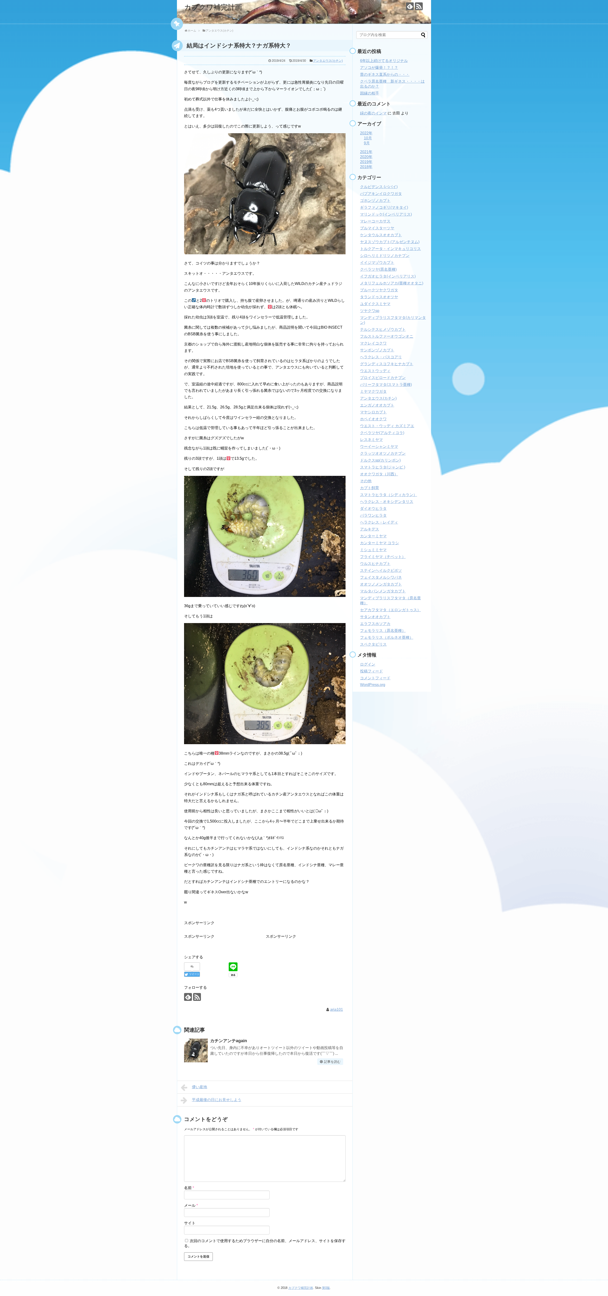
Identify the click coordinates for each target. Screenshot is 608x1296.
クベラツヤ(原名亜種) (378, 269)
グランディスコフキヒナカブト (386, 364)
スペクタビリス (373, 644)
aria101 (336, 1009)
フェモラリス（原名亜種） (383, 631)
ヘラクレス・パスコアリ (381, 357)
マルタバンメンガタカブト (383, 591)
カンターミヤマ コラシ (379, 543)
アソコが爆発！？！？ (379, 68)
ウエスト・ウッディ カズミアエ (387, 426)
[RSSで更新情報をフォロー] (419, 6)
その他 (365, 481)
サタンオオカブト (375, 617)
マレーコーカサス (375, 221)
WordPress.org (372, 685)
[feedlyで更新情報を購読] (410, 6)
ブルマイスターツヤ (377, 228)
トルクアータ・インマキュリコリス (390, 249)
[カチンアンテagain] (196, 1050)
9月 (367, 143)
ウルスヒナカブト (375, 564)
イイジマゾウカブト (377, 262)
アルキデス (369, 529)
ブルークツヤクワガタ (379, 290)
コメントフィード (375, 678)
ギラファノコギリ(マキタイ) (384, 207)
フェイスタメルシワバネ (381, 577)
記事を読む (332, 1062)
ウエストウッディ (375, 371)
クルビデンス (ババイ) (379, 187)
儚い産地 (199, 1087)
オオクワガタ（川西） (379, 474)
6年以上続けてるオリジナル (384, 61)
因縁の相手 (369, 93)
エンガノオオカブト (377, 405)
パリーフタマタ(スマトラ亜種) (386, 385)
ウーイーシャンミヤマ (379, 447)
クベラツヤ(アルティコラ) (382, 433)
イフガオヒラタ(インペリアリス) (388, 276)
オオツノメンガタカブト (381, 584)
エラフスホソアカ (375, 624)
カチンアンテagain (228, 1040)
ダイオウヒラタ (373, 508)
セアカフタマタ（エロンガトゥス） (390, 610)
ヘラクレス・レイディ (379, 522)
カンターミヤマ (373, 536)
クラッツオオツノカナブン (383, 453)
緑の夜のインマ (373, 113)
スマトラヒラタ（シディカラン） (388, 495)
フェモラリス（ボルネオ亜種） (386, 637)
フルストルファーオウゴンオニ (386, 336)
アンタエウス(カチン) (328, 60)
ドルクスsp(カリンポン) (380, 460)
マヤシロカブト (373, 412)
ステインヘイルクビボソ (381, 570)
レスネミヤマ (371, 440)
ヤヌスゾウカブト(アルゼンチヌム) (389, 242)
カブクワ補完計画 (213, 7)
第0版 (326, 1288)
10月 (368, 138)
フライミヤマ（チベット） (383, 557)
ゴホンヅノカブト (375, 201)
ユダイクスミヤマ (375, 304)
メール (191, 1205)
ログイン (367, 664)
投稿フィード (371, 671)
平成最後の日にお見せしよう (216, 1100)
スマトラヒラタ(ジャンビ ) (382, 467)
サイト (189, 1223)
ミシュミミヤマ (373, 550)
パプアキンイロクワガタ (381, 194)
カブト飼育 (369, 488)
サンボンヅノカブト (377, 350)
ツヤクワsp (369, 311)
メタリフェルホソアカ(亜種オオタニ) (391, 283)
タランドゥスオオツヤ (379, 297)
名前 (189, 1188)
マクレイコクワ (373, 343)
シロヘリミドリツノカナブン (384, 256)
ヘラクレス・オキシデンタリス (386, 502)
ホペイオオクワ (373, 419)
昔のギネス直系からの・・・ (384, 74)
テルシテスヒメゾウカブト (383, 329)
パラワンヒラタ (373, 515)
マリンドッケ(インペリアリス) (386, 214)
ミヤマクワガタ (373, 391)
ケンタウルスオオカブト (381, 235)
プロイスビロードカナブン (383, 378)
